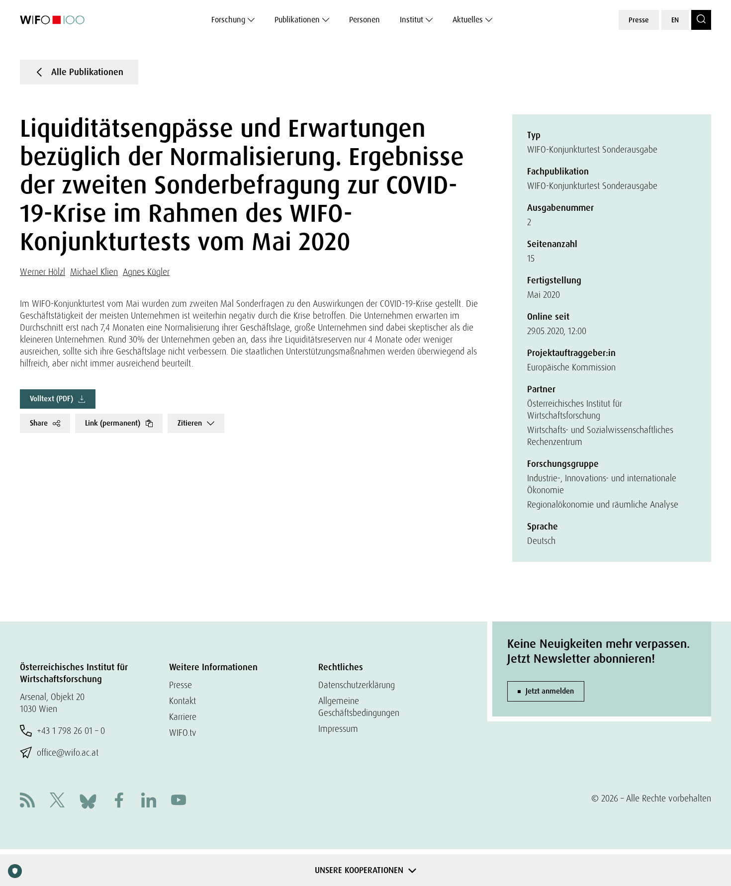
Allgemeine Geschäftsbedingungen (358, 706)
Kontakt (182, 701)
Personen (364, 19)
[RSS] (27, 801)
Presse (639, 19)
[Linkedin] (148, 801)
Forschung (228, 19)
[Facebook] (118, 801)
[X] (57, 801)
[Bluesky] (88, 800)
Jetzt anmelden (550, 691)
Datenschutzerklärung (356, 685)
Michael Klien (94, 271)
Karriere (182, 716)
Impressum (338, 728)
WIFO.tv (182, 732)
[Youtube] (178, 801)
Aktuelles (468, 19)
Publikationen (297, 19)
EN (675, 19)
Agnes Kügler (146, 271)
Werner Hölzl (42, 271)
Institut (411, 19)
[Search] (701, 20)
